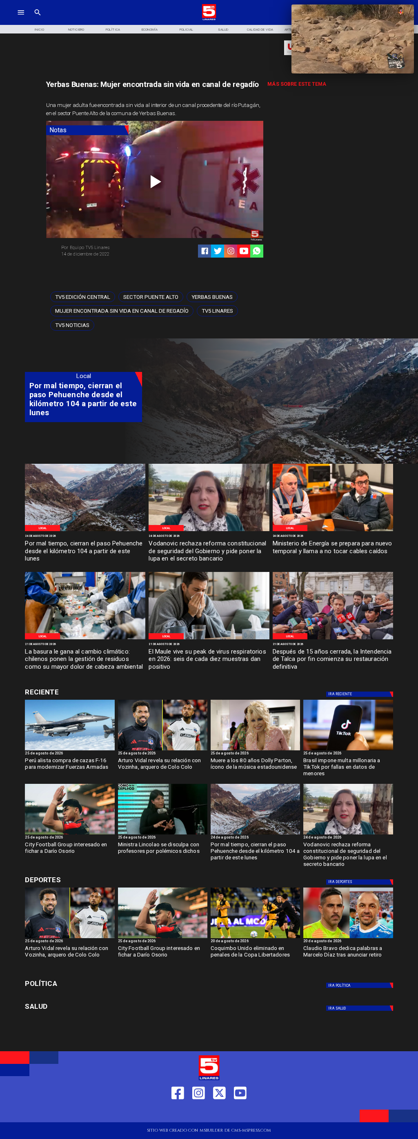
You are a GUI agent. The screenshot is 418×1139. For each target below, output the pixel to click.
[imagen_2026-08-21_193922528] (85, 639)
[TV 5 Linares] (37, 19)
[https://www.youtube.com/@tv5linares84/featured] (244, 251)
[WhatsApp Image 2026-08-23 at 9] (85, 531)
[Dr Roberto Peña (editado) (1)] (209, 639)
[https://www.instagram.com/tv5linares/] (231, 251)
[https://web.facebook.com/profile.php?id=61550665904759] (177, 1112)
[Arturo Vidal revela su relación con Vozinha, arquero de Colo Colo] (69, 937)
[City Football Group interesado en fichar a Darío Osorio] (162, 937)
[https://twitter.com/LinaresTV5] (219, 1112)
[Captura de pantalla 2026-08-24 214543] (209, 531)
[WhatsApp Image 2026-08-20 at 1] (333, 639)
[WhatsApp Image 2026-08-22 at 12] (333, 531)
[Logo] (209, 19)
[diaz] (348, 937)
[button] (82, 297)
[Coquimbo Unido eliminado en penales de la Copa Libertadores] (255, 937)
